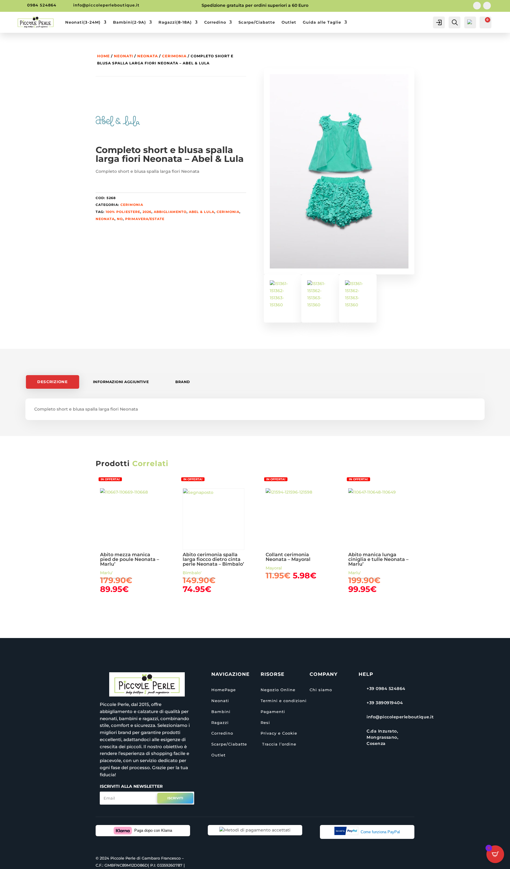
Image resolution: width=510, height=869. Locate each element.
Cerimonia (174, 56)
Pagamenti (273, 711)
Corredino (215, 22)
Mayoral (274, 568)
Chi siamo (321, 689)
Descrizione (52, 381)
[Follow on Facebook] (477, 5)
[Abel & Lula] (118, 122)
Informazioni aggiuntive (121, 382)
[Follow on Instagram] (487, 5)
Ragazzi (220, 722)
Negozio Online (278, 689)
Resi (265, 722)
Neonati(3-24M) (83, 22)
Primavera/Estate (144, 219)
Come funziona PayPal (380, 832)
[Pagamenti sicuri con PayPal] (347, 832)
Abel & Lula (201, 212)
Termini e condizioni (284, 700)
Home (103, 56)
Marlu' (106, 572)
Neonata (147, 56)
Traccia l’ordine (278, 744)
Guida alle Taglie (322, 22)
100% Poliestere (123, 212)
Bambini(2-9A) (129, 22)
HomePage (223, 689)
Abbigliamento (170, 212)
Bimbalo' (192, 572)
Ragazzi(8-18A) (175, 22)
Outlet (289, 22)
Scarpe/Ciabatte (256, 22)
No (120, 219)
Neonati (123, 56)
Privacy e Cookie (279, 733)
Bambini (221, 711)
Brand (182, 382)
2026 (147, 212)
